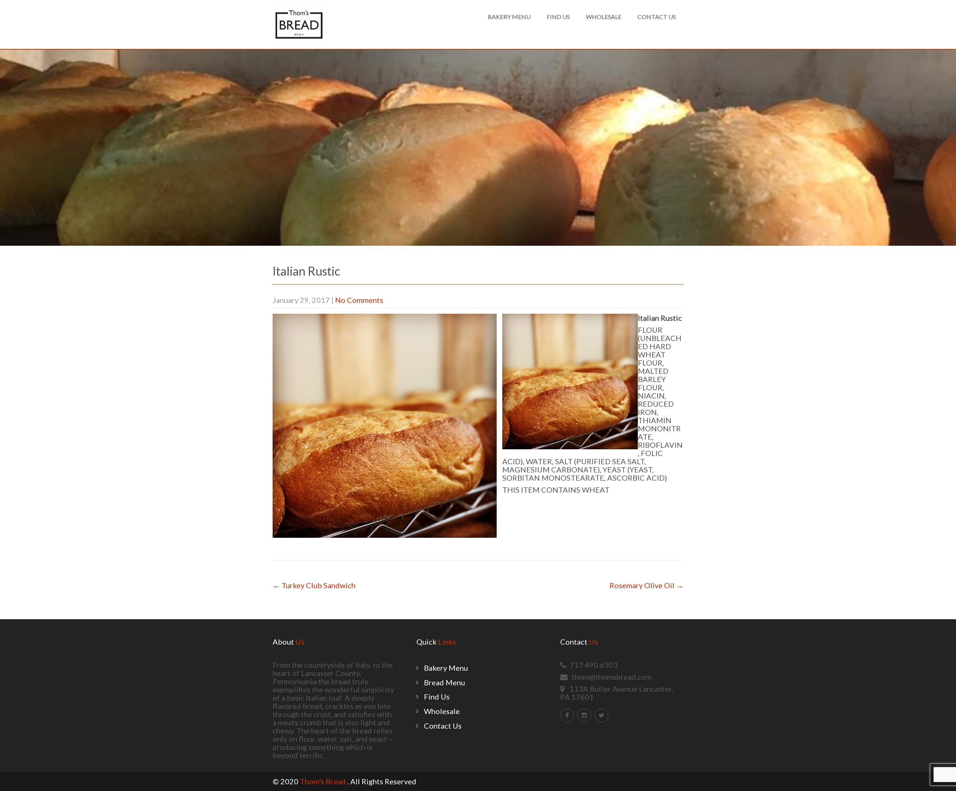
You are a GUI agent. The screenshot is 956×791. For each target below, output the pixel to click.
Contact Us (656, 16)
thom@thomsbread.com (611, 676)
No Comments (359, 299)
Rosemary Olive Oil (646, 585)
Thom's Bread (323, 781)
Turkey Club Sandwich (314, 585)
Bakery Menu (509, 16)
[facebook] (567, 715)
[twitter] (601, 715)
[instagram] (584, 715)
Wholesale (603, 16)
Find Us (558, 16)
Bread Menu (444, 682)
